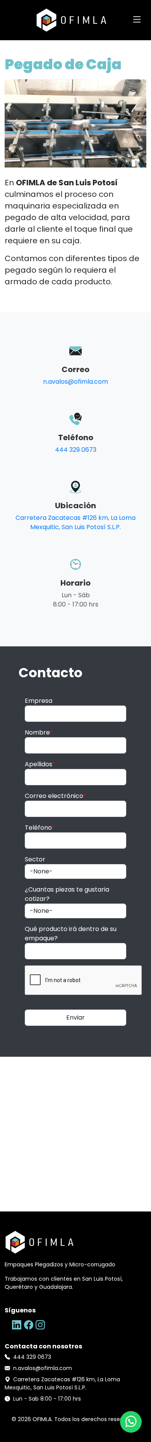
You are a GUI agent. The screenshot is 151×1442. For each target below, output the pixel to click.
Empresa (38, 700)
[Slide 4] (89, 156)
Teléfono (40, 827)
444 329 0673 (75, 449)
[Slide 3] (75, 156)
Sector (35, 859)
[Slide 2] (61, 156)
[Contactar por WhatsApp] (131, 1422)
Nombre (39, 732)
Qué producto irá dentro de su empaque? (71, 933)
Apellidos (40, 764)
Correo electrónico (55, 795)
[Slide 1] (47, 156)
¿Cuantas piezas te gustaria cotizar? (67, 894)
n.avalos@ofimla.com (75, 381)
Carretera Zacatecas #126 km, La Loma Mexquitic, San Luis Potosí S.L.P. (75, 522)
